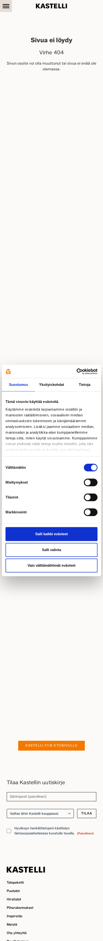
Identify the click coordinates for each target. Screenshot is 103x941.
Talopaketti (15, 882)
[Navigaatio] (6, 6)
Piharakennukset (20, 908)
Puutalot (13, 891)
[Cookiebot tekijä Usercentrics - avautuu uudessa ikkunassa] (76, 371)
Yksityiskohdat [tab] (51, 384)
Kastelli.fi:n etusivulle (51, 745)
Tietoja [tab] (84, 384)
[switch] (90, 482)
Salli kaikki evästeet (51, 534)
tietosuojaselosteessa (31, 833)
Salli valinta (51, 550)
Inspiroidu (14, 916)
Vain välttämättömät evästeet (51, 565)
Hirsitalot (14, 899)
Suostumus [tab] (18, 384)
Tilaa (86, 813)
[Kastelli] (51, 6)
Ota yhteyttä (17, 933)
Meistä (12, 925)
